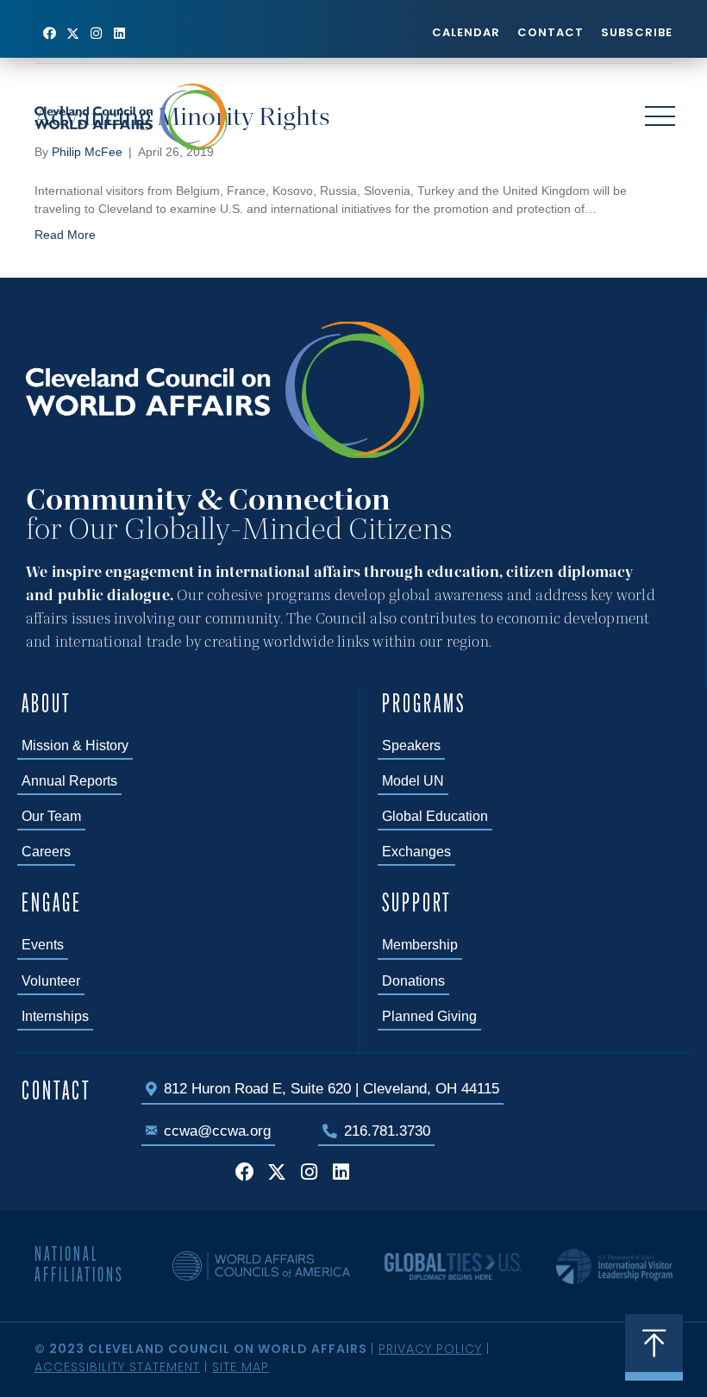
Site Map (240, 1366)
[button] (49, 33)
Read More (65, 234)
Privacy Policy (430, 1348)
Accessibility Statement (117, 1366)
